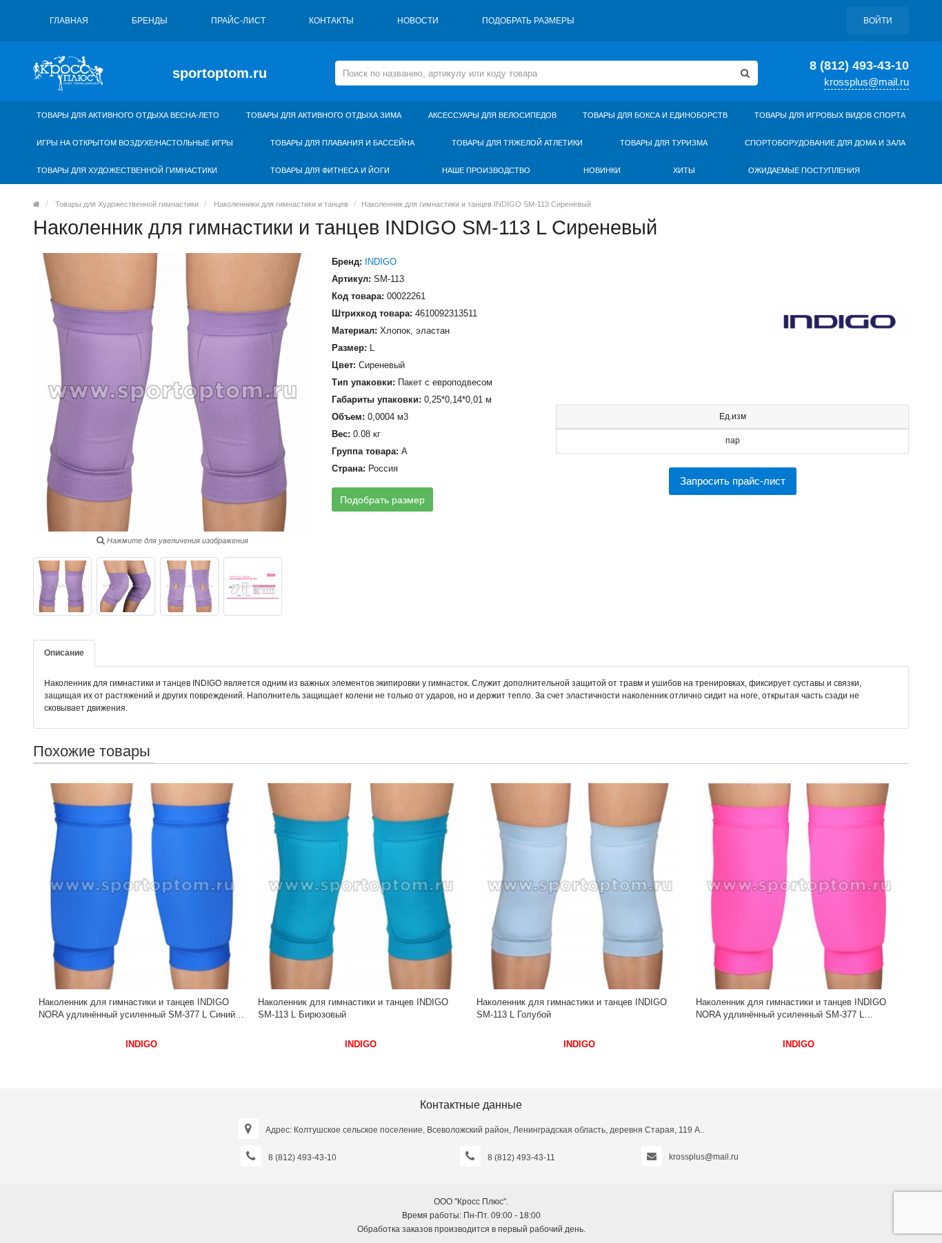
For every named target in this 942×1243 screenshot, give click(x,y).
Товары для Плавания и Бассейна (342, 143)
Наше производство (486, 170)
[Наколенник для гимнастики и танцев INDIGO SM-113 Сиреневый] (62, 586)
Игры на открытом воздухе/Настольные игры (135, 143)
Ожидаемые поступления (804, 170)
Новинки (602, 170)
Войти (877, 21)
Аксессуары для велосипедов (492, 115)
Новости (418, 21)
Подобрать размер (382, 499)
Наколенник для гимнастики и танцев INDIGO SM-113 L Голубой (572, 1008)
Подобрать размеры (528, 21)
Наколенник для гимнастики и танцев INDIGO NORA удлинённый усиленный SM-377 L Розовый (791, 1009)
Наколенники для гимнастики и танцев (281, 204)
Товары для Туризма (664, 143)
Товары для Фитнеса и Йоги (330, 170)
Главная (69, 21)
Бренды (150, 21)
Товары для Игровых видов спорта (829, 115)
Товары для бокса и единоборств (655, 115)
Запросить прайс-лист (732, 481)
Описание (64, 653)
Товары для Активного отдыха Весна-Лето (128, 115)
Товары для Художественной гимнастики (127, 170)
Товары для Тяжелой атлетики (517, 143)
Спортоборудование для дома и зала (825, 143)
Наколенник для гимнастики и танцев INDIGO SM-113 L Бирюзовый (353, 1008)
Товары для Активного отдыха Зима (323, 115)
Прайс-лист (238, 21)
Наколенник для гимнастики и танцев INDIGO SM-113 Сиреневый (476, 204)
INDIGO (381, 261)
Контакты (331, 21)
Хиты (684, 170)
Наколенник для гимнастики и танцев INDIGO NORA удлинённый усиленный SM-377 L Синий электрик (137, 1009)
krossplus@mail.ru (866, 82)
